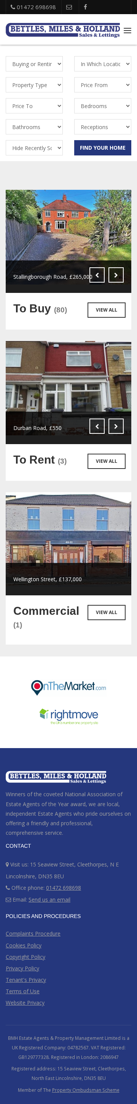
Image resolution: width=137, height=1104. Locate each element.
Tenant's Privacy (26, 979)
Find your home (103, 147)
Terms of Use (23, 991)
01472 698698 (35, 7)
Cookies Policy (23, 945)
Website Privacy (25, 1002)
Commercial (46, 617)
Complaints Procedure (33, 933)
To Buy (40, 308)
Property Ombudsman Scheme (85, 1090)
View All (106, 310)
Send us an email (49, 899)
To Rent (40, 459)
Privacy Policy (22, 968)
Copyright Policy (25, 956)
